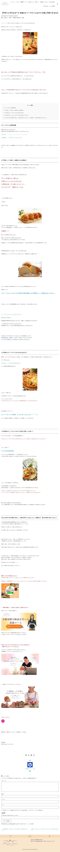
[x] (28, 755)
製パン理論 (21, 17)
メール (3, 799)
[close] (32, 105)
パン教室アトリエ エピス (30, 768)
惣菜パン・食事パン (9, 17)
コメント (3, 780)
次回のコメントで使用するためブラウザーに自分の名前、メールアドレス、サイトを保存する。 (23, 810)
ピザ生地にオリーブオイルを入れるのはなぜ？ (14, 112)
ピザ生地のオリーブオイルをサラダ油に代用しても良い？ (16, 115)
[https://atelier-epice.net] (30, 771)
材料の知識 (17, 17)
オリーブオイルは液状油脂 (10, 107)
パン (3, 17)
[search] (57, 4)
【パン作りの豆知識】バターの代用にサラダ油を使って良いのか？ (15, 339)
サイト (2, 804)
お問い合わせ (30, 836)
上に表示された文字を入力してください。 (10, 815)
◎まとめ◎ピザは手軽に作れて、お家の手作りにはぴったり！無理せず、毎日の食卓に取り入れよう (25, 117)
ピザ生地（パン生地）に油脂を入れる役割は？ (14, 110)
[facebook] (31, 755)
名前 (2, 793)
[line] (26, 755)
